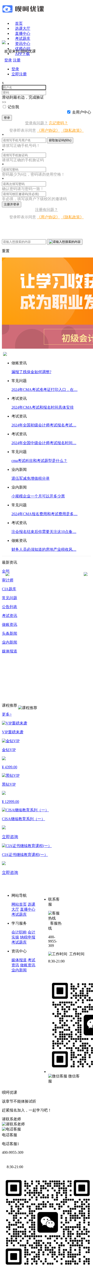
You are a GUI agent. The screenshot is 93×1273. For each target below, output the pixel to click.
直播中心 (22, 33)
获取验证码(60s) (60, 140)
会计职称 (19, 932)
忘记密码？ (58, 123)
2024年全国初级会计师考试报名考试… (43, 425)
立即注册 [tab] (19, 74)
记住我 (13, 107)
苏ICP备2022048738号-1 (38, 1092)
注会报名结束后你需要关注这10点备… (43, 532)
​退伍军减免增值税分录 (30, 478)
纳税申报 (27, 937)
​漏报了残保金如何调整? (31, 372)
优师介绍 (22, 49)
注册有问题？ (46, 210)
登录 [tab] (15, 69)
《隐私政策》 (72, 130)
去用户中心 (81, 112)
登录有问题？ (36, 123)
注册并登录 (11, 204)
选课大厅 (22, 28)
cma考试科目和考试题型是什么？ (39, 461)
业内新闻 (19, 970)
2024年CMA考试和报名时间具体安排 (42, 407)
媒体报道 (19, 960)
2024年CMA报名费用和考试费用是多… (44, 514)
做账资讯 (27, 965)
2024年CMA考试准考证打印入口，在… (44, 390)
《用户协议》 (48, 130)
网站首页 (19, 904)
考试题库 (22, 38)
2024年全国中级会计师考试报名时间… (43, 443)
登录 (7, 118)
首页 (19, 23)
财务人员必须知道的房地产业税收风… (43, 549)
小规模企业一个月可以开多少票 (38, 496)
